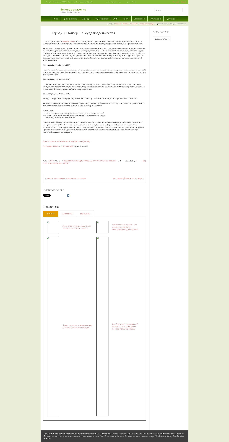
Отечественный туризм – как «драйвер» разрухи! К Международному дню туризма (125, 227)
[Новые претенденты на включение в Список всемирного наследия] (53, 326)
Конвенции (134, 24)
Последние (85, 214)
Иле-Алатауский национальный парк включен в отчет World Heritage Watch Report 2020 (125, 326)
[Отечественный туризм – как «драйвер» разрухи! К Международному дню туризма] (103, 227)
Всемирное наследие (146, 24)
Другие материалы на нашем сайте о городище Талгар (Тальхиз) (66, 141)
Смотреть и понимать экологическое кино (66, 178)
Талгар (66, 163)
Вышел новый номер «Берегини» (127, 178)
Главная (118, 24)
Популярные (67, 214)
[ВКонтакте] (68, 195)
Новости (125, 24)
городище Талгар (68, 41)
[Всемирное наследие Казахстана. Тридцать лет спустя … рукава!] (53, 227)
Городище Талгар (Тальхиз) (96, 161)
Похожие (51, 214)
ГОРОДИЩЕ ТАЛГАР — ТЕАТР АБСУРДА (58, 146)
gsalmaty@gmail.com (113, 2)
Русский (176, 2)
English (183, 2)
